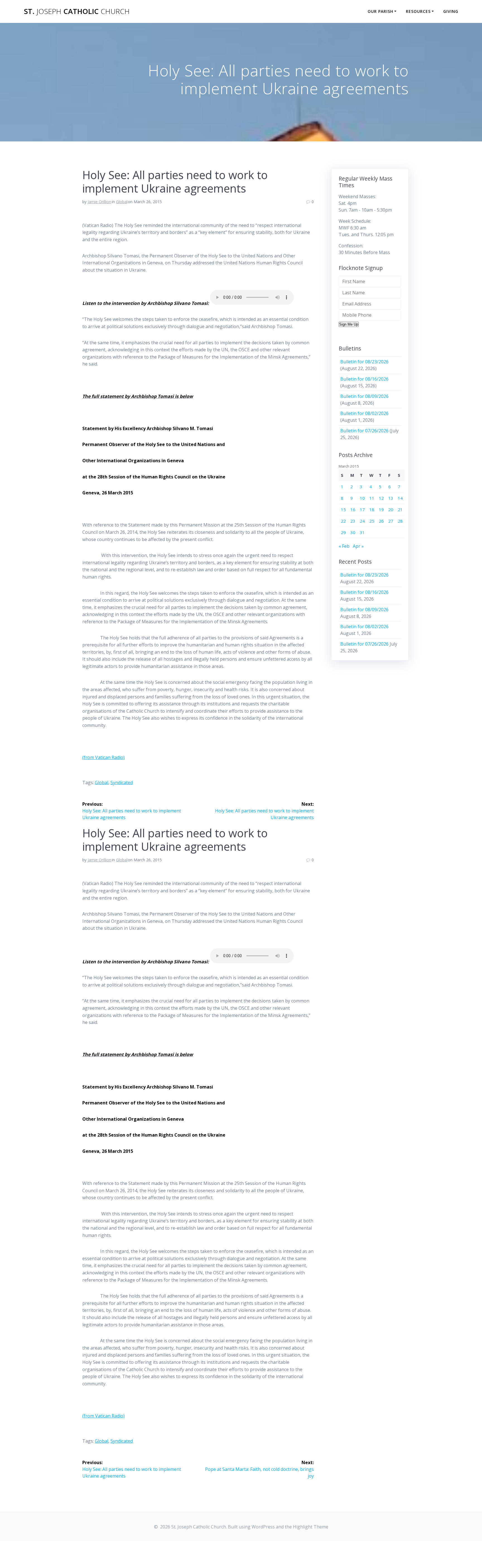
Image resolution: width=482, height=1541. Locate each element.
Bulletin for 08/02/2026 (364, 413)
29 (343, 532)
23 (352, 521)
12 (381, 498)
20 (390, 509)
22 (343, 521)
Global (121, 201)
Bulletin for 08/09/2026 (364, 396)
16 (352, 509)
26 (381, 521)
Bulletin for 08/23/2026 (364, 362)
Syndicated (121, 782)
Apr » (358, 546)
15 (343, 509)
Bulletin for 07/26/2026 (364, 431)
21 (400, 509)
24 (362, 521)
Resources (418, 11)
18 (371, 509)
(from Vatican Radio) (103, 757)
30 (352, 532)
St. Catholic (77, 11)
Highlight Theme (310, 1527)
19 (381, 509)
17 (362, 509)
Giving (450, 11)
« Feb (344, 546)
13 (390, 498)
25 (371, 521)
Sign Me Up (348, 324)
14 (400, 498)
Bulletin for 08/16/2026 (364, 379)
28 (400, 521)
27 (390, 521)
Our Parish (380, 11)
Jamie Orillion (99, 201)
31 (362, 532)
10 (362, 498)
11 (371, 498)
